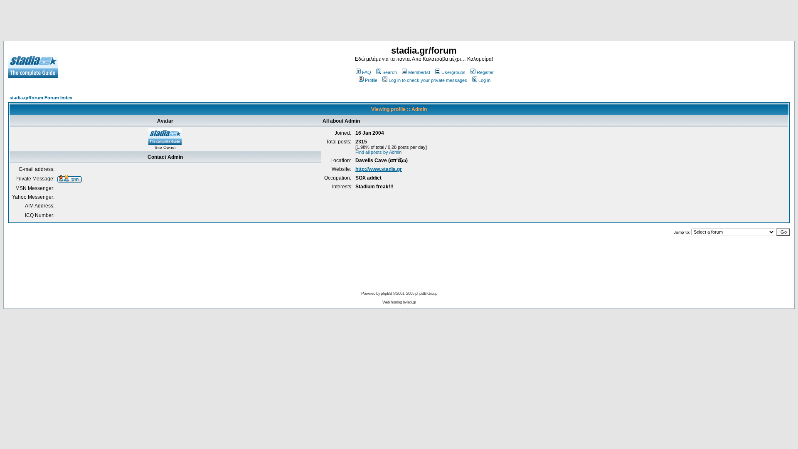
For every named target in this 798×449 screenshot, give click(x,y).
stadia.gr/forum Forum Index (41, 97)
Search (389, 72)
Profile (371, 80)
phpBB (386, 293)
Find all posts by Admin (378, 152)
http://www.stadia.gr (378, 169)
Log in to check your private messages (428, 80)
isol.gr (411, 302)
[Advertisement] (399, 22)
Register (485, 72)
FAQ (366, 72)
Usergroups (453, 72)
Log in (484, 80)
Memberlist (419, 72)
